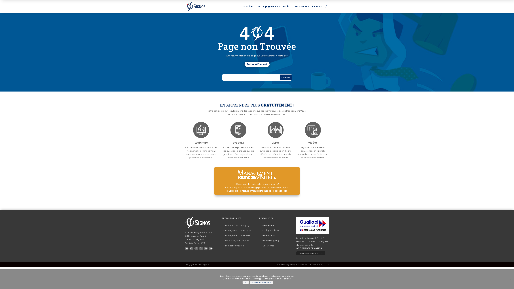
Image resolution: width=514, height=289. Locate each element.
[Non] (510, 279)
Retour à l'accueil (257, 64)
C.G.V (326, 264)
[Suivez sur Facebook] (196, 248)
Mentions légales (285, 264)
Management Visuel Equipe (238, 230)
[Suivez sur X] (201, 248)
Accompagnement (268, 6)
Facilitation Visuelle (234, 245)
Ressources (301, 6)
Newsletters (268, 225)
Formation (247, 6)
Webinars (201, 142)
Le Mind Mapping (270, 240)
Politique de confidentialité (309, 264)
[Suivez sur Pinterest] (206, 248)
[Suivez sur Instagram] (191, 248)
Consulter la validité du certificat (311, 253)
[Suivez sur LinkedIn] (186, 248)
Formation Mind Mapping (237, 225)
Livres (275, 142)
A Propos (317, 6)
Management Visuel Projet (238, 235)
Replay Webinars (270, 230)
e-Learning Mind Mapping (237, 240)
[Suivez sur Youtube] (211, 248)
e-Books (238, 142)
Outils (286, 6)
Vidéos (313, 142)
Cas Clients (268, 245)
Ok (246, 282)
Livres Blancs (268, 235)
